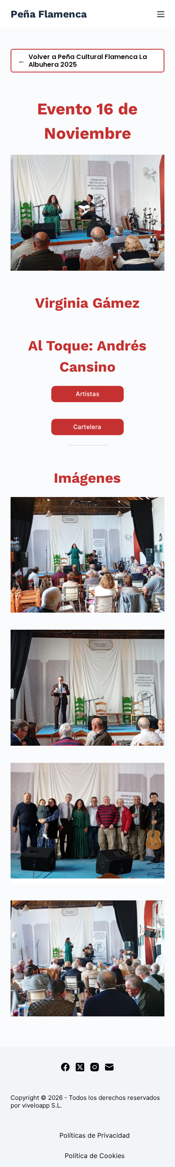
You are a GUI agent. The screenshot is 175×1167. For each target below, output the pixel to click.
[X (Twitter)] (80, 1067)
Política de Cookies (95, 1156)
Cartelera (87, 427)
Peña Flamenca (49, 14)
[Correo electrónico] (109, 1067)
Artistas (87, 394)
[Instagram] (94, 1067)
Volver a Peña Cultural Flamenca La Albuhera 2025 (82, 60)
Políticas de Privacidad (94, 1135)
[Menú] (160, 14)
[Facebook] (65, 1067)
